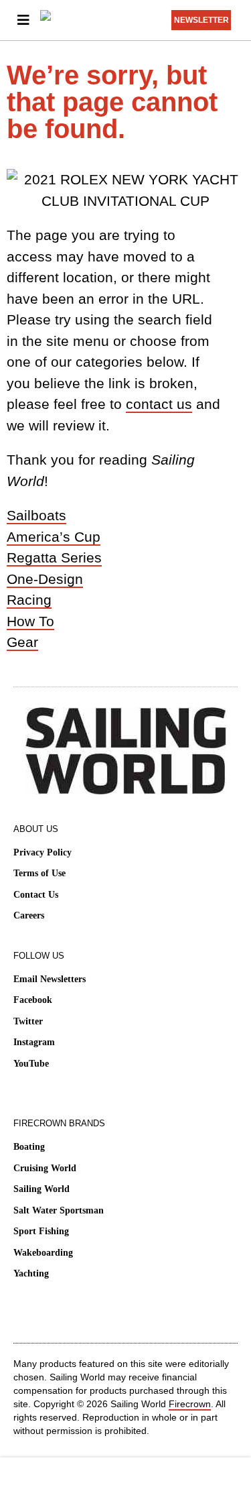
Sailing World (41, 1189)
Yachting (31, 1273)
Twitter (28, 1021)
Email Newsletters (49, 979)
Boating (29, 1147)
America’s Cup (53, 536)
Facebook (32, 1000)
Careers (28, 915)
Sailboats (36, 515)
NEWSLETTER (201, 20)
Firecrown (190, 1403)
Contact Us (35, 895)
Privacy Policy (42, 852)
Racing (29, 599)
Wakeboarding (43, 1253)
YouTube (31, 1064)
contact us (159, 404)
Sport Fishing (41, 1231)
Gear (22, 642)
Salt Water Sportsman (58, 1210)
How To (30, 621)
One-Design (45, 579)
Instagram (34, 1042)
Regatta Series (54, 557)
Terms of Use (39, 873)
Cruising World (44, 1168)
